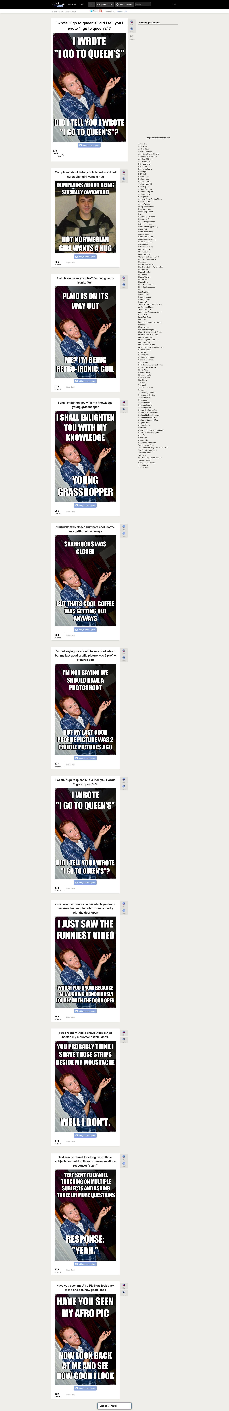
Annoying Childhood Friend (148, 154)
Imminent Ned (143, 294)
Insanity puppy (144, 299)
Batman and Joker (145, 169)
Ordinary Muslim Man (146, 344)
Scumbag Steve (144, 407)
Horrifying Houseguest (146, 287)
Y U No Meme (143, 467)
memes (120, 11)
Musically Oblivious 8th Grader (150, 332)
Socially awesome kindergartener (151, 430)
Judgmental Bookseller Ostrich (150, 312)
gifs (126, 11)
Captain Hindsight (145, 184)
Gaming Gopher (144, 249)
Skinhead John (144, 425)
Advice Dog (142, 143)
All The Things (143, 149)
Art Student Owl (144, 161)
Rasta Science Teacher (147, 367)
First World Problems (146, 231)
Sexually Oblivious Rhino (148, 412)
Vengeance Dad (144, 460)
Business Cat (143, 176)
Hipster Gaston (144, 277)
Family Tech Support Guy (148, 226)
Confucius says (144, 194)
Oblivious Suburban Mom (148, 334)
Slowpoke (142, 427)
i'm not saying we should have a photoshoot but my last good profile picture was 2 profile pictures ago (85, 655)
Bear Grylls (142, 171)
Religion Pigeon (144, 377)
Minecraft (142, 324)
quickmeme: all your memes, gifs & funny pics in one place (58, 4)
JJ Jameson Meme (145, 307)
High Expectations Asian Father (150, 267)
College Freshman (145, 189)
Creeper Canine (144, 201)
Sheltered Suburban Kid (147, 417)
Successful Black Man (147, 442)
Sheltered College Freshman (149, 415)
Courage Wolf (143, 196)
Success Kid (143, 440)
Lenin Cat (142, 319)
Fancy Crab (142, 229)
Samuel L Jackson (145, 387)
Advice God (142, 146)
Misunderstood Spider (146, 329)
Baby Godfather (144, 164)
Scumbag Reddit (144, 402)
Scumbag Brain (144, 397)
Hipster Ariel (143, 269)
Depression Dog (144, 209)
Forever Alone (143, 234)
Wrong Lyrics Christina (147, 462)
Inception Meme (144, 297)
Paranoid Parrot (144, 349)
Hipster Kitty (143, 282)
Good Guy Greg (144, 254)
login (174, 4)
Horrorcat (141, 289)
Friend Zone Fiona (145, 241)
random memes (91, 4)
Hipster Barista (144, 272)
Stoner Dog (142, 437)
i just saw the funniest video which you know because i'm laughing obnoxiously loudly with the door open (85, 908)
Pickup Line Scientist (146, 357)
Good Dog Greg (144, 251)
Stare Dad (142, 435)
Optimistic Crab (144, 342)
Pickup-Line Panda (145, 359)
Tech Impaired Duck (146, 445)
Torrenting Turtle (144, 452)
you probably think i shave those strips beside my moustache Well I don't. (85, 1034)
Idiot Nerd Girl (143, 292)
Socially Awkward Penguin (148, 432)
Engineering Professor (146, 216)
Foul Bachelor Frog (145, 236)
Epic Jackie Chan (145, 219)
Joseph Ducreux (144, 309)
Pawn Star (142, 352)
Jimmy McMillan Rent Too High (150, 304)
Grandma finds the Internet (148, 257)
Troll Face (142, 455)
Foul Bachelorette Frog (147, 239)
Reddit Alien (143, 370)
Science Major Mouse (146, 392)
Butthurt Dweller (144, 181)
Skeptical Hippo (144, 422)
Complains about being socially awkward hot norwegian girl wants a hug (85, 174)
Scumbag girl (143, 400)
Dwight (141, 214)
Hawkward (142, 262)
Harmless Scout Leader (147, 259)
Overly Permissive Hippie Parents (151, 347)
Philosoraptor (143, 354)
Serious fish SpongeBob (147, 410)
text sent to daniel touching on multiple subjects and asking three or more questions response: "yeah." (85, 1161)
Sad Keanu (142, 382)
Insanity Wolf (143, 302)
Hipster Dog (142, 274)
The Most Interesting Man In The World (153, 447)
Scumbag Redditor (145, 405)
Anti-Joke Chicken (145, 159)
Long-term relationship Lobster (150, 322)
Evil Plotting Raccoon (146, 221)
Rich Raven (142, 380)
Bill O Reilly (142, 174)
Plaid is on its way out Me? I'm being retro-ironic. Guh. (85, 280)
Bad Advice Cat (144, 166)
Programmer (143, 362)
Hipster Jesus (143, 279)
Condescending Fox (146, 191)
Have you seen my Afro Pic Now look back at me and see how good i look (85, 1287)
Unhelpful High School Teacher (150, 457)
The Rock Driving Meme (147, 450)
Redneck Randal (144, 375)
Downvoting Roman (145, 211)
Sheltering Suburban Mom (148, 420)
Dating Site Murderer (146, 206)
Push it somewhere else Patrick (150, 364)
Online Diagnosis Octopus (148, 339)
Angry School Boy (145, 151)
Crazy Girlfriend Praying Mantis (150, 199)
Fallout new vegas (145, 224)
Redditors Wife (144, 372)
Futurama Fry (143, 244)
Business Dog (143, 179)
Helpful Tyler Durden (146, 264)
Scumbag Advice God (146, 395)
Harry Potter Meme (145, 284)
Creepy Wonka (144, 204)
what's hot (72, 4)
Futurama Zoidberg (145, 246)
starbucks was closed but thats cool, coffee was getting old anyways (85, 529)
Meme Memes (143, 327)
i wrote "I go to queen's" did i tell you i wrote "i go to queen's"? (85, 782)
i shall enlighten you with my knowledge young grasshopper (85, 404)
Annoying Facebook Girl (147, 156)
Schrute (141, 390)
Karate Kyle (142, 314)
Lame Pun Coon (144, 317)
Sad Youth (142, 385)
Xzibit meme (143, 465)
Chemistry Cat (143, 186)
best (81, 4)
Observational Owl (145, 337)
